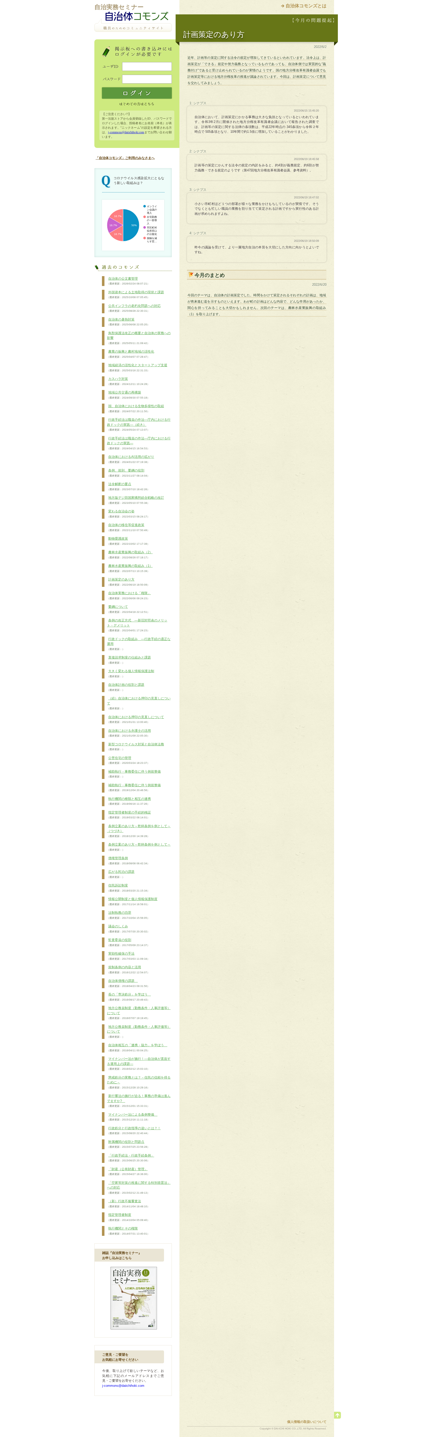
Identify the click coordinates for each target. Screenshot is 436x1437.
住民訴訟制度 (128, 887)
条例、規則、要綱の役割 (128, 472)
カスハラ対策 (128, 381)
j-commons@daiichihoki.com (126, 132)
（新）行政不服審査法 (128, 1203)
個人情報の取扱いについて (306, 1422)
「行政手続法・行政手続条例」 (130, 1158)
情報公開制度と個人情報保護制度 (132, 901)
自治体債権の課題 (128, 983)
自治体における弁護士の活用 (129, 733)
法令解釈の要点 (128, 486)
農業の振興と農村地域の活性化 (130, 354)
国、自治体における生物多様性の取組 (135, 408)
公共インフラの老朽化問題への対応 (134, 308)
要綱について (128, 609)
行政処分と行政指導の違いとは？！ (134, 1130)
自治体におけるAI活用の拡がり (130, 459)
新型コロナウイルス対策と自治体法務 (135, 746)
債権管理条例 (128, 860)
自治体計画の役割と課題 (125, 687)
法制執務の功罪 (128, 915)
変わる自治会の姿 (128, 513)
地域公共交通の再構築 (128, 394)
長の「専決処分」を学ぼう (129, 996)
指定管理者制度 (128, 1217)
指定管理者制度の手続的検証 (129, 815)
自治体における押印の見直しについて (135, 719)
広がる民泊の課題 (120, 874)
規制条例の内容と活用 (128, 969)
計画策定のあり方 (128, 582)
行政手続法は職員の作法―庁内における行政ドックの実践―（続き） (139, 424)
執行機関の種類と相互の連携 (129, 801)
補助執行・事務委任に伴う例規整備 (134, 774)
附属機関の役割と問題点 (128, 1144)
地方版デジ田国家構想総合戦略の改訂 (135, 500)
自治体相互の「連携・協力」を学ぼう (137, 1047)
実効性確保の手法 (128, 956)
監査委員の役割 (128, 942)
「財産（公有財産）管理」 (128, 1171)
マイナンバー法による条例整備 (132, 1117)
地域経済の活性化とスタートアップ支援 (137, 367)
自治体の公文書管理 (128, 281)
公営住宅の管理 (128, 760)
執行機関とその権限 (128, 1230)
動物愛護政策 (128, 541)
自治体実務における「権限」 (129, 595)
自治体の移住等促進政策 (128, 527)
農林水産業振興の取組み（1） (130, 568)
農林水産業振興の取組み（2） (130, 554)
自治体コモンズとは (306, 5)
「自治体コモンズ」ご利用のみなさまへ (125, 158)
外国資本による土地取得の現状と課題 (135, 294)
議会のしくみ (128, 928)
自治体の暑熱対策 (128, 322)
